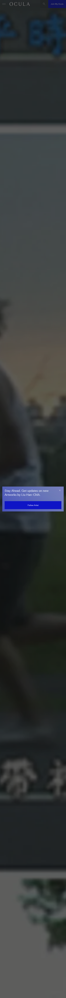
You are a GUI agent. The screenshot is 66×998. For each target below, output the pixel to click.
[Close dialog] (59, 490)
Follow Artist (33, 505)
